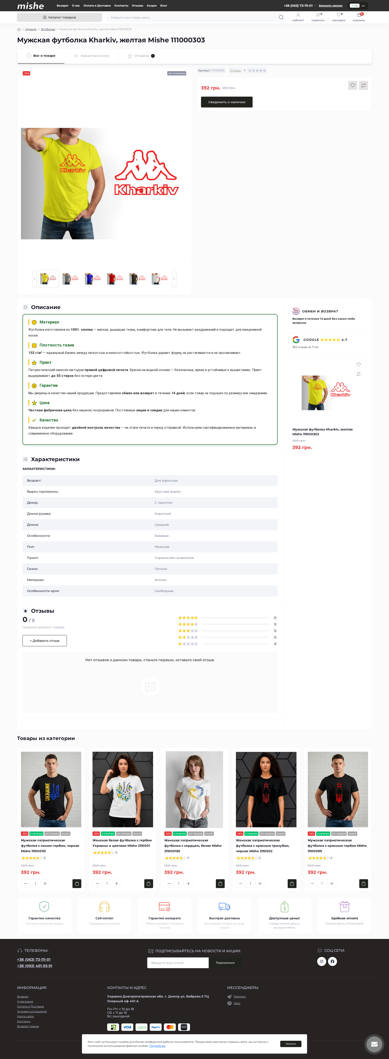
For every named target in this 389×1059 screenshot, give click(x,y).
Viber (236, 1003)
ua (363, 5)
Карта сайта (25, 1016)
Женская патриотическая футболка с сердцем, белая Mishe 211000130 (193, 845)
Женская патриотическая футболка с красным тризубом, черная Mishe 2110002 (262, 845)
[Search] (281, 17)
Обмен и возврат (320, 311)
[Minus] (25, 883)
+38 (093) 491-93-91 (34, 966)
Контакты (121, 5)
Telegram (239, 996)
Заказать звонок (331, 5)
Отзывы (137, 5)
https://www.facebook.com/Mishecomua (332, 961)
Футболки (48, 29)
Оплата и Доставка (97, 5)
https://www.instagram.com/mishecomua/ (321, 961)
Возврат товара (28, 1026)
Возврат (62, 5)
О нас (76, 5)
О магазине (25, 1001)
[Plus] (45, 883)
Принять (291, 1043)
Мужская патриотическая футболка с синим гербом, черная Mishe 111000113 (50, 845)
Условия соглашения (32, 1011)
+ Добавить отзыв (44, 641)
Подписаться (225, 962)
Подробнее (157, 1046)
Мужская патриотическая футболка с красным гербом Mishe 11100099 (337, 845)
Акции (152, 5)
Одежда (30, 29)
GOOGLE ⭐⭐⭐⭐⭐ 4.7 (324, 340)
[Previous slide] (35, 279)
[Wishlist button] (352, 85)
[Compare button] (363, 85)
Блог (163, 5)
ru (356, 5)
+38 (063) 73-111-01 (33, 959)
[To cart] (76, 883)
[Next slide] (174, 279)
